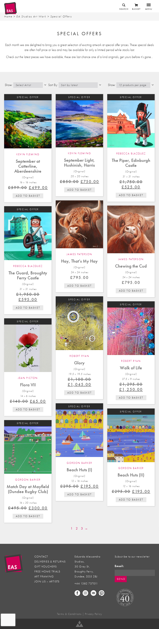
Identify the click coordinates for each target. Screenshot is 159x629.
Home (8, 16)
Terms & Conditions (69, 614)
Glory (79, 363)
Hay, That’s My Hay (79, 261)
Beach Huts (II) (131, 475)
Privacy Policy (93, 614)
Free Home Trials (47, 571)
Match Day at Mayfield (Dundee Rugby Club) (28, 489)
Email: (119, 566)
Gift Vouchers (45, 566)
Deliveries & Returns (50, 561)
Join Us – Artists (46, 581)
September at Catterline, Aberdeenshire (27, 166)
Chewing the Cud (131, 266)
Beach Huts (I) (79, 470)
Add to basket (28, 196)
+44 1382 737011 (86, 583)
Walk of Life (131, 368)
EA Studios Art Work (31, 16)
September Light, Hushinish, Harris (79, 162)
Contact (41, 556)
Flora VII (28, 385)
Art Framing (44, 576)
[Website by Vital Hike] (79, 624)
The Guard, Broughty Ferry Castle (27, 275)
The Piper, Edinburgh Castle (131, 163)
